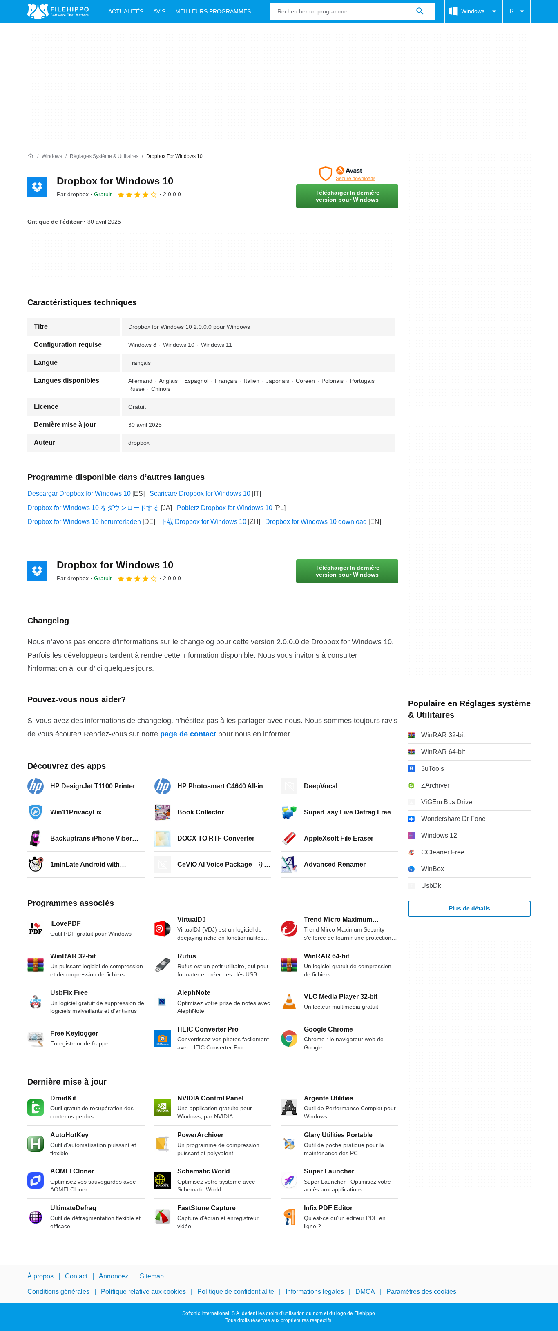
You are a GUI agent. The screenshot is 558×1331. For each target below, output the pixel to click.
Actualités (125, 11)
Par (73, 194)
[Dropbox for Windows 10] (37, 187)
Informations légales (315, 1291)
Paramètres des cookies (421, 1291)
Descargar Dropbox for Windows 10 (79, 493)
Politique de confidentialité (235, 1291)
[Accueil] (30, 156)
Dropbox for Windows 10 (115, 180)
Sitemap (152, 1276)
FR (510, 11)
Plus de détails (469, 908)
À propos (40, 1276)
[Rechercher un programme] (420, 11)
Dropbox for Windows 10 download (316, 521)
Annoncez (113, 1276)
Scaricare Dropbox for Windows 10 (200, 493)
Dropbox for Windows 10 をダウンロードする (93, 507)
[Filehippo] (58, 11)
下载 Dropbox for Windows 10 (203, 521)
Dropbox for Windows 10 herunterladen (84, 521)
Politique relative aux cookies (143, 1291)
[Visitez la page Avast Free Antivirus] (347, 173)
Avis (159, 11)
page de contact (188, 734)
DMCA (365, 1291)
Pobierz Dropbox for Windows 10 (224, 507)
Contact (76, 1276)
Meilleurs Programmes (213, 11)
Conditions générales (58, 1291)
